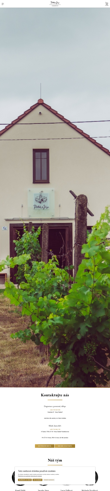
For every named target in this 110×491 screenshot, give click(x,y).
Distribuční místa (44, 446)
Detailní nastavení (49, 480)
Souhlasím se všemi (25, 480)
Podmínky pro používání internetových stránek (30, 476)
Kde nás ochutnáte (65, 446)
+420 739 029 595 (55, 410)
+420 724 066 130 (55, 429)
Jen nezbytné (37, 480)
